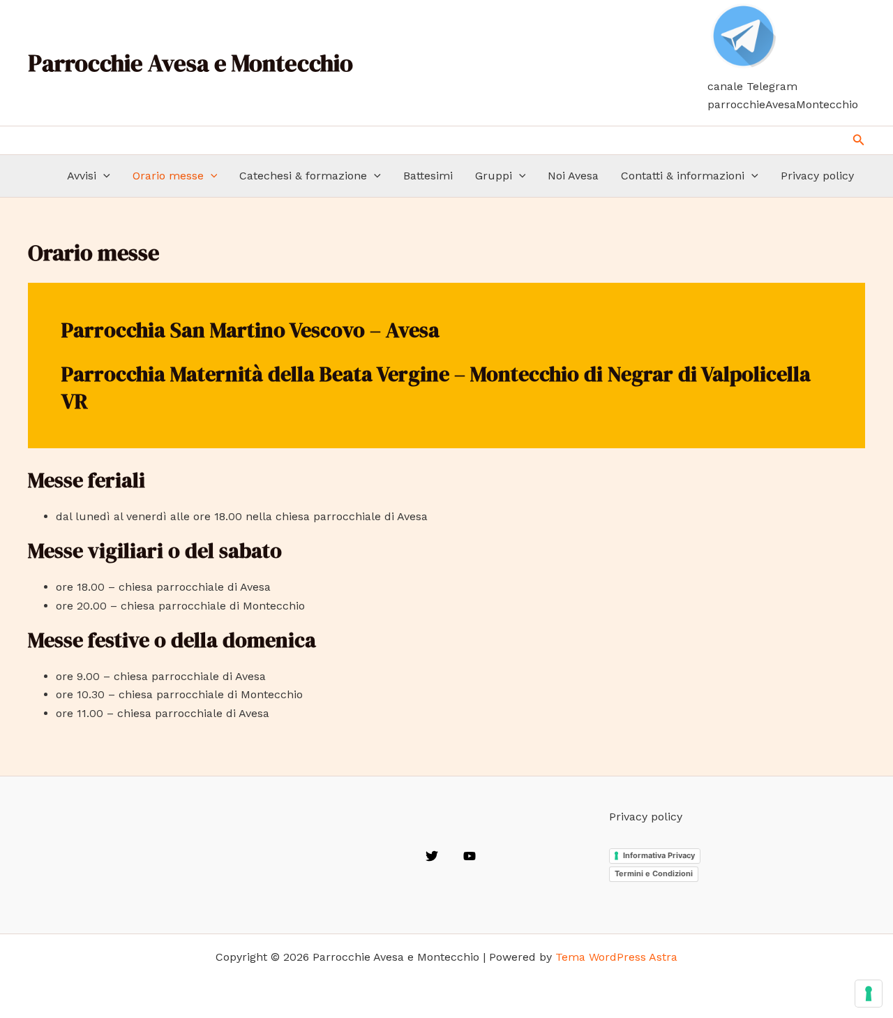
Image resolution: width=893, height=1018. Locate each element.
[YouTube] (469, 856)
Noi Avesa (573, 175)
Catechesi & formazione (303, 175)
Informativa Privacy (659, 855)
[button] (859, 140)
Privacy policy (817, 175)
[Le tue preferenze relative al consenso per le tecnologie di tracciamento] (868, 993)
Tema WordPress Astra (616, 957)
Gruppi (493, 175)
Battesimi (428, 175)
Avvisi (81, 175)
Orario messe (168, 175)
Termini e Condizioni (654, 873)
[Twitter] (432, 856)
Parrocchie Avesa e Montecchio (190, 63)
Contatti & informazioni (682, 175)
